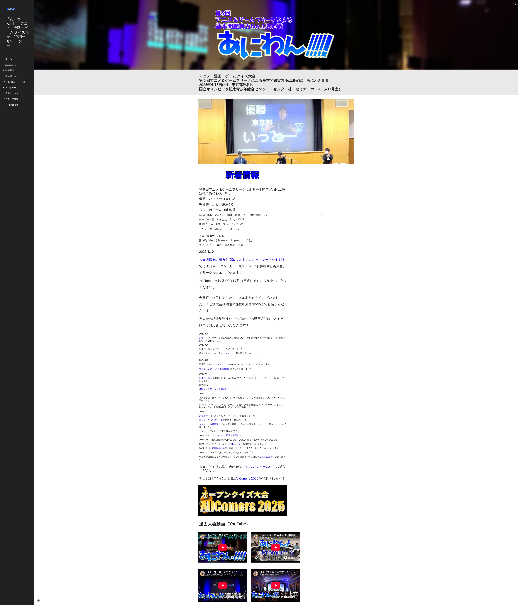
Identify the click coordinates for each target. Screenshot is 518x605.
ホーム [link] (8, 59)
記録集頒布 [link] (10, 64)
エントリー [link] (10, 87)
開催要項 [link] (9, 70)
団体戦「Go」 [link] (12, 76)
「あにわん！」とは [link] (15, 81)
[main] (276, 82)
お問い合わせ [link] (11, 104)
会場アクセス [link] (11, 93)
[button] (515, 4)
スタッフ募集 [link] (11, 99)
